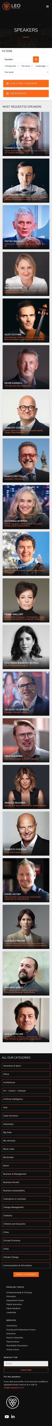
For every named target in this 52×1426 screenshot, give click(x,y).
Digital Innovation (14, 1304)
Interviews (11, 1333)
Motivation (11, 1296)
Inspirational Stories (15, 1300)
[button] (47, 6)
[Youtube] (7, 1417)
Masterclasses (12, 1341)
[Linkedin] (13, 1417)
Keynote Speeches (14, 1337)
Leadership (11, 1312)
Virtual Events (12, 1349)
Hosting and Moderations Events (21, 1329)
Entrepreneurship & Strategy (19, 1292)
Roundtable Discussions (17, 1345)
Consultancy (11, 1325)
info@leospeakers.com (14, 1387)
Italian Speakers (13, 1308)
